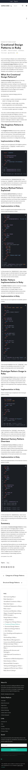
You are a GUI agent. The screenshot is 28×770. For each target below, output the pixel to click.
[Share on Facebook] (4, 567)
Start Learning (9, 596)
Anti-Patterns (8, 631)
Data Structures (5, 703)
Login (11, 1)
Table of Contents (12, 50)
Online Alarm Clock (6, 712)
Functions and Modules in (12, 611)
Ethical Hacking (5, 710)
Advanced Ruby (11, 663)
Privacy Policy (4, 731)
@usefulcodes (11, 53)
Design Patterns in (10, 617)
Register (16, 1)
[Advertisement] (14, 26)
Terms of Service (5, 729)
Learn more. (20, 765)
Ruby (8, 562)
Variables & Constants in (12, 601)
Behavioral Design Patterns (12, 628)
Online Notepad (5, 715)
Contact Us (4, 721)
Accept (3, 767)
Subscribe (13, 749)
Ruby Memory (11, 640)
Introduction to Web (13, 658)
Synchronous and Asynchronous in (13, 647)
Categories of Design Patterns (13, 622)
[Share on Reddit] (11, 567)
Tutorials (3, 700)
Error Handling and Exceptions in (13, 634)
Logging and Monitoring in (13, 668)
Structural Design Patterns (12, 626)
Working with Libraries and (11, 651)
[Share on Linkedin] (2, 567)
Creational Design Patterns (12, 624)
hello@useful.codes (9, 694)
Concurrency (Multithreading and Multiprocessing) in (13, 643)
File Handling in (10, 637)
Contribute (21, 50)
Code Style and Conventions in (12, 655)
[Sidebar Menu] (27, 18)
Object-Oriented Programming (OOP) (12, 614)
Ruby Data (8, 604)
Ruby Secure (9, 670)
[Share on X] (6, 567)
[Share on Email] (13, 567)
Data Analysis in (10, 661)
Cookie (2, 726)
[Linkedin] (1, 759)
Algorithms (4, 705)
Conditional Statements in (12, 606)
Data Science (4, 708)
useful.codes (5, 6)
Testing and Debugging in (12, 665)
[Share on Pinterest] (9, 567)
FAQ (2, 724)
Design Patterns (9, 619)
